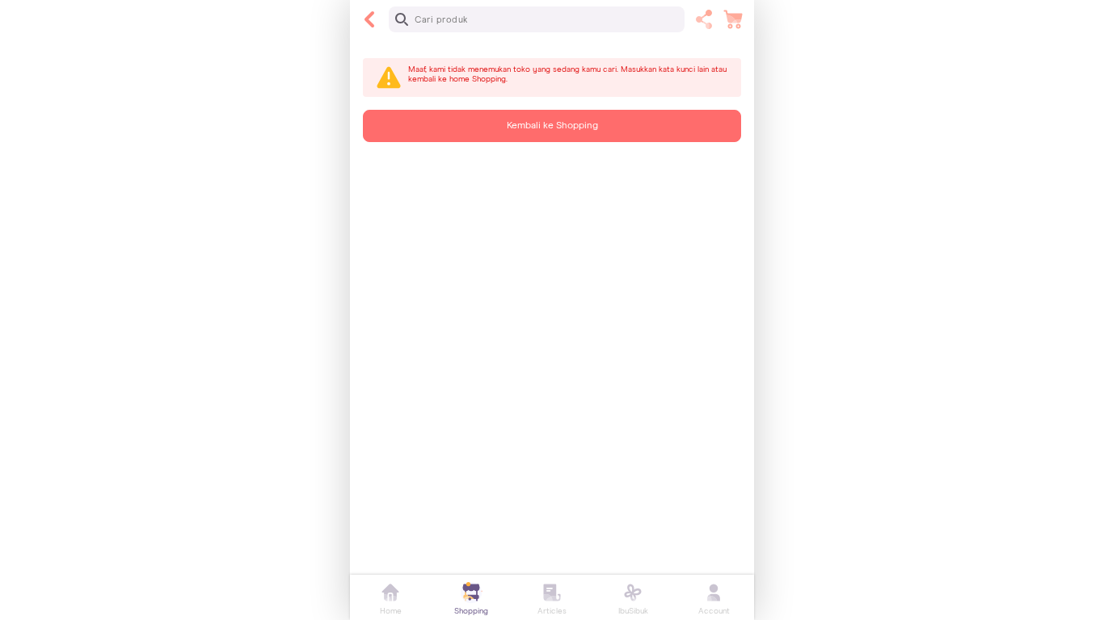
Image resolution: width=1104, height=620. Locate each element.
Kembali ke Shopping (552, 126)
